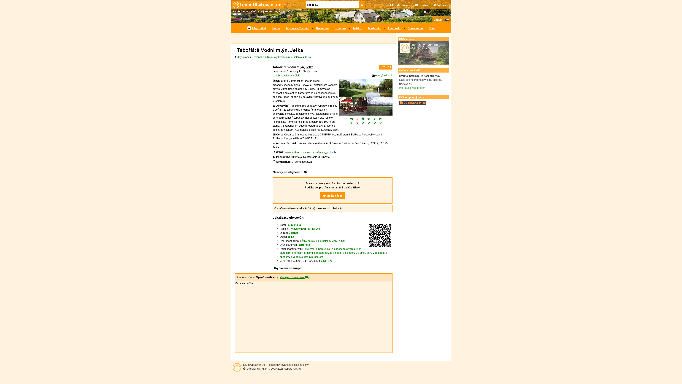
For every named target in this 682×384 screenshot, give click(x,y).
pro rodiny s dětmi (302, 252)
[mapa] (277, 278)
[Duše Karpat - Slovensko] (412, 102)
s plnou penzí (365, 252)
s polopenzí (349, 252)
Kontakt (424, 5)
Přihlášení (442, 5)
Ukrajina (340, 28)
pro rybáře (311, 248)
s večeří (295, 256)
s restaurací (321, 252)
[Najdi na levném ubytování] (362, 4)
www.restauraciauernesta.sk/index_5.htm (309, 152)
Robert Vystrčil (292, 368)
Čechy (276, 28)
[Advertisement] (313, 38)
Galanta (293, 232)
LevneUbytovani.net (254, 364)
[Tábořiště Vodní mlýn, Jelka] (366, 97)
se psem (380, 252)
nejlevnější (324, 248)
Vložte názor (334, 195)
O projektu (253, 368)
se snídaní (335, 252)
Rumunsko (394, 28)
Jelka (309, 67)
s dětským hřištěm (312, 256)
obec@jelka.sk (384, 75)
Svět (432, 28)
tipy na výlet (314, 228)
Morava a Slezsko (297, 28)
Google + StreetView (292, 277)
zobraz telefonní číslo (287, 75)
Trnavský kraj (297, 228)
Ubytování (259, 28)
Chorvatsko (415, 28)
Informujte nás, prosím (412, 87)
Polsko (357, 28)
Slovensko (322, 28)
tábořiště (304, 244)
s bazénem (338, 248)
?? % (388, 66)
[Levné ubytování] (236, 367)
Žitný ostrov (279, 71)
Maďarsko (374, 28)
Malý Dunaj (310, 71)
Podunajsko (295, 71)
